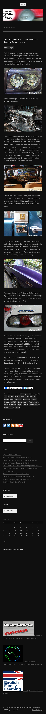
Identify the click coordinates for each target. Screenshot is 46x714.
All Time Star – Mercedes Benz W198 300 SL (17, 479)
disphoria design (37, 710)
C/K (11, 399)
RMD (6, 405)
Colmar (34, 399)
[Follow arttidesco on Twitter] (8, 427)
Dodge (6, 402)
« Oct (4, 541)
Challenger (18, 399)
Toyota (25, 405)
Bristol (6, 399)
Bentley (32, 397)
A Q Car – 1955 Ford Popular (12, 455)
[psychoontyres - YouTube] (21, 427)
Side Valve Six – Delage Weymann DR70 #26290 (18, 477)
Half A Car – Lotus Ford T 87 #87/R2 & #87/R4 (17, 458)
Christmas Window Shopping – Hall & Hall (16, 463)
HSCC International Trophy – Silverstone (16, 474)
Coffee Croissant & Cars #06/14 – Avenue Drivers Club (21, 41)
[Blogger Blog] (17, 427)
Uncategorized (25, 394)
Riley (36, 402)
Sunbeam (12, 405)
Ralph (31, 402)
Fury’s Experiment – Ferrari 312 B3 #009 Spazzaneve (20, 460)
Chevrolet (26, 399)
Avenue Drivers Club (22, 397)
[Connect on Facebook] (4, 427)
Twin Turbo (33, 405)
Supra (19, 405)
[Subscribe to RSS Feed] (13, 427)
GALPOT (13, 402)
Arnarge (10, 397)
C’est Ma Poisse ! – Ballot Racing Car (14, 482)
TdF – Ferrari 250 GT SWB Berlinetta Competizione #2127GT (22, 466)
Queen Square (22, 402)
